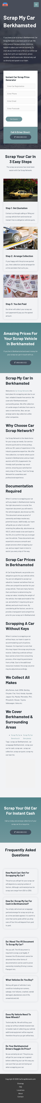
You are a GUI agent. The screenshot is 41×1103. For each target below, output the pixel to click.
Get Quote (14, 119)
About (20, 1093)
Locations (20, 1090)
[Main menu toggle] (36, 4)
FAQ (20, 1087)
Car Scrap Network (22, 391)
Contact (21, 1096)
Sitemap (20, 1083)
